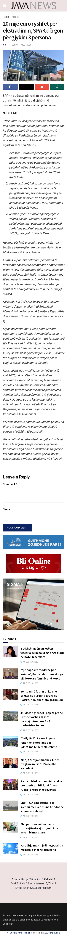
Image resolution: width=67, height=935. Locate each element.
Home (6, 17)
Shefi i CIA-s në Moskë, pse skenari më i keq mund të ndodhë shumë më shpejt (42, 807)
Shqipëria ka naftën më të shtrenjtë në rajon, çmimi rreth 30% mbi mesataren (40, 828)
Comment (10, 484)
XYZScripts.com (52, 933)
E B (4, 45)
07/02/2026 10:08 (21, 45)
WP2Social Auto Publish (19, 933)
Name (6, 509)
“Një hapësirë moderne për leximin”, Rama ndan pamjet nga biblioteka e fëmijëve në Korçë (41, 674)
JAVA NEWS (17, 915)
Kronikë (16, 17)
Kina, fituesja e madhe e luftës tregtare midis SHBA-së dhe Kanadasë (39, 764)
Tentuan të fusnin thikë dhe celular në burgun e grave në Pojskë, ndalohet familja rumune (41, 696)
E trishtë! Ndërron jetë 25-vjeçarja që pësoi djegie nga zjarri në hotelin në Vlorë (42, 653)
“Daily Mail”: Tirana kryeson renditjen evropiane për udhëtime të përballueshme (38, 742)
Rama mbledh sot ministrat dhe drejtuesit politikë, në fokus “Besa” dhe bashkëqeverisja (41, 785)
